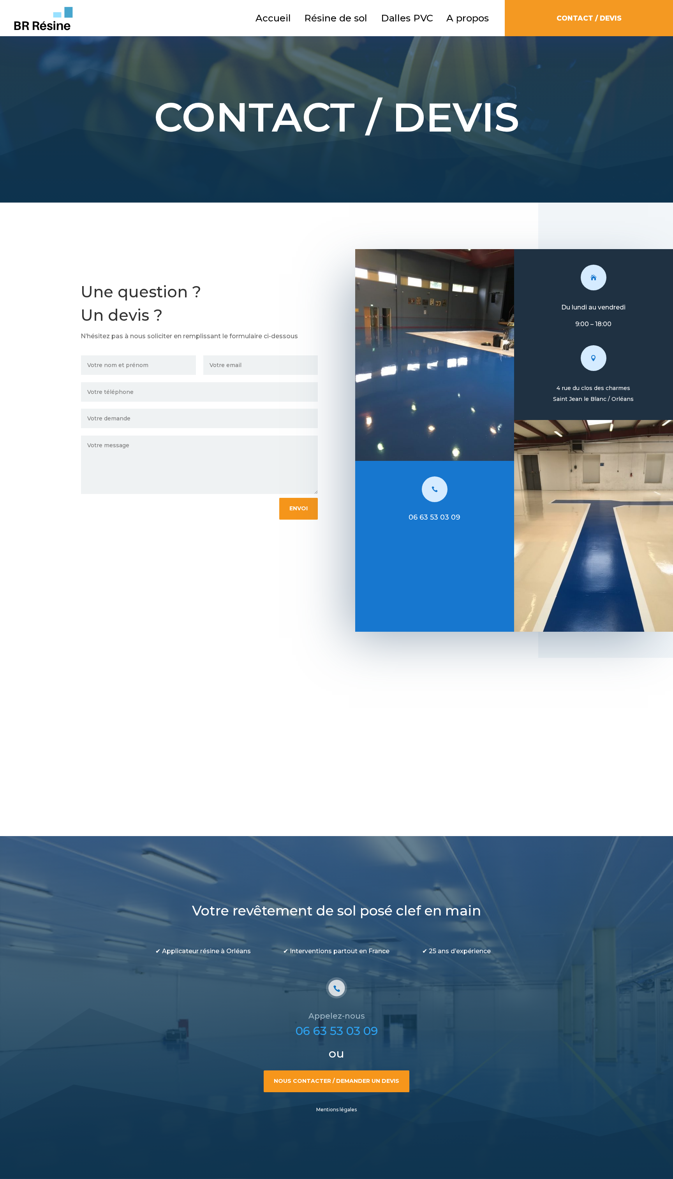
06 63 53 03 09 (337, 1031)
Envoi (298, 508)
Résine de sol (335, 18)
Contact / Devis (589, 18)
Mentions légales (336, 1109)
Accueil (273, 18)
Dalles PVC (407, 18)
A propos (467, 18)
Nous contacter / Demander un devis (336, 1080)
